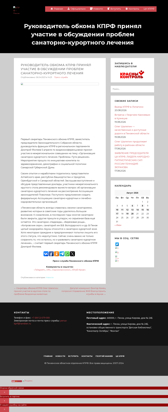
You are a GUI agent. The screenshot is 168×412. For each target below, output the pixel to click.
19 (127, 213)
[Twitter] (117, 244)
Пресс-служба (61, 77)
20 (132, 213)
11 (122, 209)
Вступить (73, 356)
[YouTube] (117, 248)
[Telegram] (117, 261)
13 (132, 209)
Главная (48, 356)
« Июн (118, 225)
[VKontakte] (117, 252)
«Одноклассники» (61, 270)
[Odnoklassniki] (117, 257)
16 (147, 209)
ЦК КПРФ (149, 8)
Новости (49, 277)
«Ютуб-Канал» (79, 270)
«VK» (48, 270)
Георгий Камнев (104, 356)
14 (137, 209)
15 (142, 209)
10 (117, 209)
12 (127, 209)
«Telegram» (39, 270)
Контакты (87, 356)
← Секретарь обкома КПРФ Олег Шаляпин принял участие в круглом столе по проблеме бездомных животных (36, 291)
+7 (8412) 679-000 (41, 317)
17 (117, 213)
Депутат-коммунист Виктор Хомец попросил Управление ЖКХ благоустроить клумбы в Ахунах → (83, 291)
